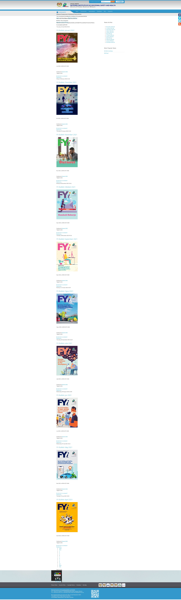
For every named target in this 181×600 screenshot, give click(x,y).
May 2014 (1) (109, 38)
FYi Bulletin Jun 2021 (64, 395)
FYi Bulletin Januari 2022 (65, 30)
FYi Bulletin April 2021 (64, 499)
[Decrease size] (60, 580)
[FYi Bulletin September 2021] (67, 256)
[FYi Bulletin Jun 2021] (67, 412)
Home (77, 11)
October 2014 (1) (110, 35)
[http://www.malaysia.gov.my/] (100, 585)
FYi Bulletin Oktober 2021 (65, 187)
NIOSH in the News (108, 51)
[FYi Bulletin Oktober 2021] (67, 204)
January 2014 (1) (109, 40)
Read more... (59, 77)
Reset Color (57, 575)
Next (60, 565)
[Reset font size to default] (58, 580)
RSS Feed (106, 53)
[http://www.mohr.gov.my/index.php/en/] (112, 585)
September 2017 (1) (110, 29)
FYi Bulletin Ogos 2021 (64, 291)
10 (59, 563)
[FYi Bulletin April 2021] (67, 517)
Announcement (92, 11)
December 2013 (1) (110, 42)
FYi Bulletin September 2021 (66, 239)
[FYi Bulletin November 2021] (67, 152)
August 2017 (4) (109, 31)
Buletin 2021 (65, 124)
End (60, 566)
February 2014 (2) (110, 39)
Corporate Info (83, 11)
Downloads (99, 11)
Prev (60, 549)
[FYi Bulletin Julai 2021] (67, 360)
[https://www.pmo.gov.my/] (104, 585)
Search (112, 1)
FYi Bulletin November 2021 (66, 134)
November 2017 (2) (110, 26)
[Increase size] (56, 580)
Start (60, 548)
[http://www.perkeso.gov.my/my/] (119, 585)
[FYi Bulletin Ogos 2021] (67, 308)
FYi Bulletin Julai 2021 (64, 343)
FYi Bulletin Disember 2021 (66, 82)
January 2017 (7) (109, 32)
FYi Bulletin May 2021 (64, 447)
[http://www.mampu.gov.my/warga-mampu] (123, 585)
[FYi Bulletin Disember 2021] (67, 99)
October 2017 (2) (110, 28)
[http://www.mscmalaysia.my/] (108, 585)
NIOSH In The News (72, 18)
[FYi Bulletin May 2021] (67, 464)
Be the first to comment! (61, 76)
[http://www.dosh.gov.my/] (116, 585)
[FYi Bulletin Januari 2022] (67, 47)
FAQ (105, 11)
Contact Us (110, 11)
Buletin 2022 (65, 71)
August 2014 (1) (109, 36)
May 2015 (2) (109, 33)
